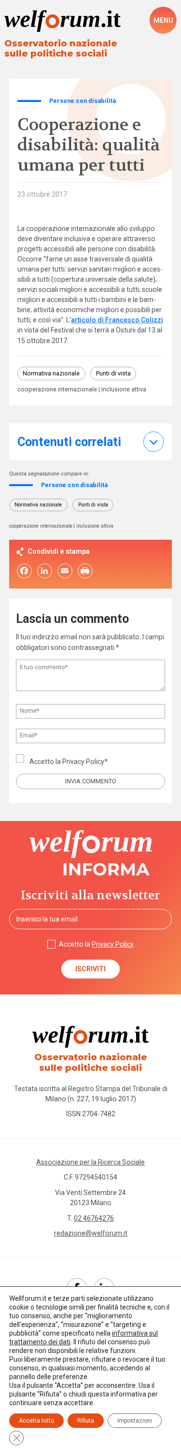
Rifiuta (85, 1420)
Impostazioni (134, 1420)
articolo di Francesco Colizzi (117, 320)
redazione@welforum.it (90, 1233)
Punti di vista (113, 373)
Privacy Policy (83, 761)
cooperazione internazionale (57, 390)
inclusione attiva (123, 390)
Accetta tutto (36, 1420)
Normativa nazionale (51, 373)
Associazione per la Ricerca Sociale (90, 1162)
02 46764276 (94, 1218)
